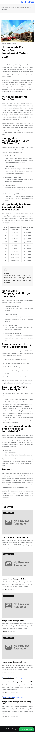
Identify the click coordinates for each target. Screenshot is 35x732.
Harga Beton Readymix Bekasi (14, 579)
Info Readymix (27, 2)
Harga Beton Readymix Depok (14, 662)
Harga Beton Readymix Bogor (14, 621)
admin (5, 548)
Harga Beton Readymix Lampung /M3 (17, 682)
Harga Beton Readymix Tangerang (16, 537)
